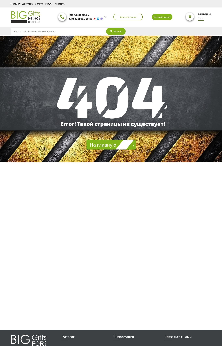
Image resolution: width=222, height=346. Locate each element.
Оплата (39, 3)
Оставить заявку (162, 17)
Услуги (48, 3)
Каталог (15, 3)
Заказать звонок (128, 17)
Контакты (60, 3)
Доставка (27, 3)
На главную (103, 145)
